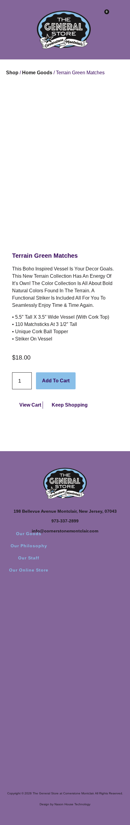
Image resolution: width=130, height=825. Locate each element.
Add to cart (56, 380)
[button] (7, 16)
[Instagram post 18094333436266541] (97, 637)
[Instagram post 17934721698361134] (33, 619)
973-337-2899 (65, 520)
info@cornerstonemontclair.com (65, 530)
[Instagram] (65, 593)
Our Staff (28, 557)
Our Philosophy (29, 545)
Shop (12, 72)
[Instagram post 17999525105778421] (97, 619)
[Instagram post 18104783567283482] (33, 637)
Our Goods (28, 533)
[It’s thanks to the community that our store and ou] (33, 691)
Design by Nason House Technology (65, 804)
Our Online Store (28, 570)
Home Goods (37, 72)
